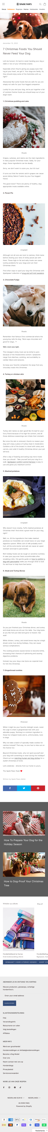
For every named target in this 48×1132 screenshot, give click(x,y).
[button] (40, 1130)
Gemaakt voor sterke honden (22, 962)
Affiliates (6, 1033)
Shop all (40, 904)
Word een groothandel (11, 1046)
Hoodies (42, 9)
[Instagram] (9, 1087)
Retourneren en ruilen (11, 1026)
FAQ (4, 1018)
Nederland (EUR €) (15, 1098)
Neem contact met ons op (13, 1062)
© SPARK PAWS (24, 1103)
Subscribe (10, 1003)
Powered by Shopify (24, 1106)
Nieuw (4, 9)
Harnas (26, 9)
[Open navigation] (3, 4)
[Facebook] (4, 1087)
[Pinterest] (15, 1087)
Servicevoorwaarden (11, 1073)
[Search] (40, 4)
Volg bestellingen (9, 1029)
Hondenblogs (8, 1065)
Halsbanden (34, 9)
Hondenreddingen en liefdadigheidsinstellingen (21, 1050)
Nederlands (33, 1098)
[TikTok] (20, 1087)
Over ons (6, 1058)
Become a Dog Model (11, 1054)
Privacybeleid (8, 1069)
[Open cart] (45, 4)
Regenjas (19, 9)
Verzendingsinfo (9, 1022)
